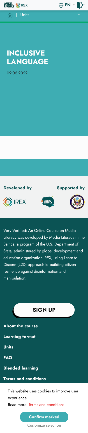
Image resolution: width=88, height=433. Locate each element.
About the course (20, 326)
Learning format (19, 336)
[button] (67, 5)
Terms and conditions (24, 379)
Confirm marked (44, 417)
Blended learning (20, 368)
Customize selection (44, 425)
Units (8, 347)
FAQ (7, 358)
